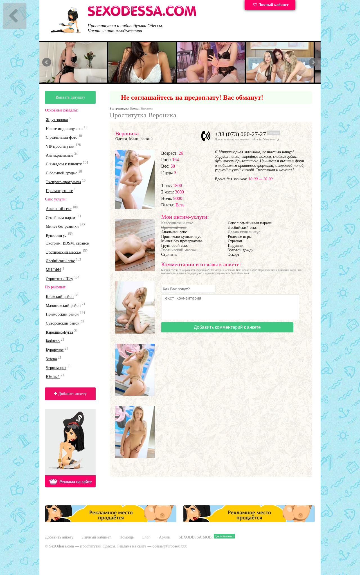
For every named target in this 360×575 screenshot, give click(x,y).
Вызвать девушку (70, 97)
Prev (46, 62)
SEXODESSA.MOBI (196, 537)
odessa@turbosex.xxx (169, 546)
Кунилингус (56, 235)
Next (313, 62)
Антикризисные (59, 155)
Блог (146, 537)
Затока (51, 359)
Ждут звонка (57, 120)
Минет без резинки (62, 226)
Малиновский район (63, 305)
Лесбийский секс (60, 261)
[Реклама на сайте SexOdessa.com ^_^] (111, 521)
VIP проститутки (60, 146)
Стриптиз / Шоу (59, 279)
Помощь (127, 537)
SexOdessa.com (61, 546)
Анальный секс (58, 209)
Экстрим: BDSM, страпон (67, 243)
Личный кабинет (273, 5)
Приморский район (62, 314)
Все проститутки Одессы (124, 108)
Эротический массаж (63, 252)
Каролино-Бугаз (59, 332)
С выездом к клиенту (64, 164)
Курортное (55, 350)
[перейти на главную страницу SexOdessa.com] (142, 15)
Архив (164, 537)
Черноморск (56, 368)
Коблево (53, 341)
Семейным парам (60, 217)
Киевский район (60, 297)
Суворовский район (63, 323)
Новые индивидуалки (64, 128)
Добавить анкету (72, 394)
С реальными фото (61, 137)
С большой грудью (61, 173)
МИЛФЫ (53, 270)
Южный (53, 377)
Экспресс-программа (63, 182)
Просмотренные (59, 191)
